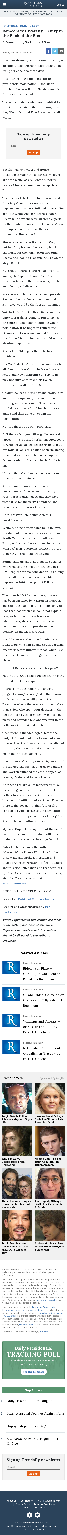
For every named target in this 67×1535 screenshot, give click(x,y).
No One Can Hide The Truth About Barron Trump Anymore (48, 1161)
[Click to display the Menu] (4, 4)
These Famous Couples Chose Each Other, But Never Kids (16, 1204)
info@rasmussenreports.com (22, 1526)
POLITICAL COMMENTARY (20, 26)
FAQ (39, 1500)
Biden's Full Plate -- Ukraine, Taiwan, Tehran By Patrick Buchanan (41, 973)
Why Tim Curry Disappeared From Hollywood (13, 1161)
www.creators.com (15, 883)
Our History (26, 1500)
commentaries (36, 1310)
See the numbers (33, 1371)
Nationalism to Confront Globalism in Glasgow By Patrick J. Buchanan (41, 1053)
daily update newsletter (47, 1300)
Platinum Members (27, 1324)
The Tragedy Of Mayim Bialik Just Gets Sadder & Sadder (49, 1204)
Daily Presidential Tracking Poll (30, 1401)
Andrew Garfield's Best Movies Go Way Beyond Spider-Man (49, 1246)
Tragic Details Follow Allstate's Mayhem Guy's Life (17, 1119)
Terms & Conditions (44, 1504)
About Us (11, 1500)
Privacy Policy (22, 1504)
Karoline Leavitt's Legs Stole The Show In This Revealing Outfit (49, 1119)
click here (43, 1331)
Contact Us (40, 1507)
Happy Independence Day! (26, 1426)
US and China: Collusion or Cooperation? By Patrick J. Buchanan (43, 1000)
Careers (26, 1507)
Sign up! (33, 152)
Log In (60, 4)
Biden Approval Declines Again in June (35, 1413)
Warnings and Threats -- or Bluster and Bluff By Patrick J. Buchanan (41, 1026)
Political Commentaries (36, 899)
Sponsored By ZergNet (52, 1078)
